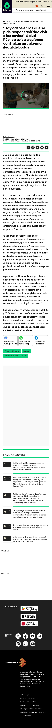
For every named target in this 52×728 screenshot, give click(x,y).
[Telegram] (40, 638)
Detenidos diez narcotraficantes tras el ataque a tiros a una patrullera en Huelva (30, 527)
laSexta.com (8, 137)
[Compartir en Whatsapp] (37, 149)
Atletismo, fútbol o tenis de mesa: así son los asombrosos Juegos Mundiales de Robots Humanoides (30, 539)
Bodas (26, 351)
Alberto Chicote (12, 351)
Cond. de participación (29, 705)
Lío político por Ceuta (32, 2)
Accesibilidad (25, 716)
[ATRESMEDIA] (26, 663)
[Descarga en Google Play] (29, 611)
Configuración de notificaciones (33, 712)
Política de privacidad (29, 698)
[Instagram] (18, 646)
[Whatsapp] (32, 638)
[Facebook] (25, 638)
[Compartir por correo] (46, 149)
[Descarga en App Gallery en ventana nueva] (29, 626)
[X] (28, 149)
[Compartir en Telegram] (42, 149)
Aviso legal (24, 695)
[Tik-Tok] (25, 646)
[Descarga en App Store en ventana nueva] (28, 618)
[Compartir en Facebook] (33, 149)
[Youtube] (32, 646)
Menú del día (41, 10)
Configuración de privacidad (31, 709)
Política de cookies (28, 702)
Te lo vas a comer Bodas (16, 356)
